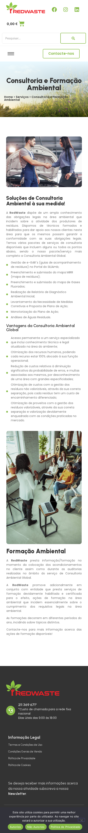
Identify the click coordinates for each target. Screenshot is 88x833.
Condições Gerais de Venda (25, 751)
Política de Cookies (19, 765)
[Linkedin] (77, 9)
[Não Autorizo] (81, 820)
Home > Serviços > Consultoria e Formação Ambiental (36, 98)
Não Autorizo (36, 826)
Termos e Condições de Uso (25, 744)
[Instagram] (65, 9)
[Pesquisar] (73, 38)
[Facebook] (54, 9)
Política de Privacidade (21, 758)
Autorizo (15, 826)
